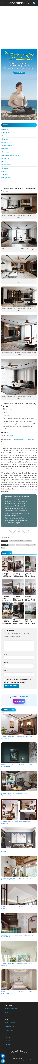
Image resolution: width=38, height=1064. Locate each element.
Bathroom (5, 136)
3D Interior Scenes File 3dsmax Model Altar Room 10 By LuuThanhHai (17, 737)
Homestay (5, 152)
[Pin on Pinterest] (23, 531)
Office (4, 161)
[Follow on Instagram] (16, 1051)
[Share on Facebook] (14, 531)
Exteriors (5, 149)
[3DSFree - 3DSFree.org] (19, 3)
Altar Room (5, 132)
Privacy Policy (9, 1030)
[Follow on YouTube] (25, 1051)
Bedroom (5, 139)
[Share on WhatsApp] (10, 531)
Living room (29, 545)
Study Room (6, 177)
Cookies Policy (9, 1026)
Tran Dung (10, 435)
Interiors (12, 545)
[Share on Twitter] (19, 531)
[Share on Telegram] (27, 531)
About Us (7, 1040)
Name (6, 654)
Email (6, 662)
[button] (2, 3)
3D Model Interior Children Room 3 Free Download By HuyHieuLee (16, 850)
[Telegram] (3, 1061)
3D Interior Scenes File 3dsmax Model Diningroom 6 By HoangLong (16, 907)
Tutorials (7, 1012)
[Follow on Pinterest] (21, 1051)
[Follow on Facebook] (12, 1051)
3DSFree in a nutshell (11, 1008)
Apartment (5, 129)
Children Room (7, 142)
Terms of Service (10, 1022)
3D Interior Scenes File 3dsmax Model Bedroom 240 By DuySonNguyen (16, 765)
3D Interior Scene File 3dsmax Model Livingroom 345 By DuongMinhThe (17, 935)
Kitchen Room (20, 545)
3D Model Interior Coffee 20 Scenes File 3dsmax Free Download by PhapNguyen (16, 879)
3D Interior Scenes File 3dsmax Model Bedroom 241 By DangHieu (16, 964)
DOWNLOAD (19, 701)
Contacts (7, 1044)
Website (6, 671)
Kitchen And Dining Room (10, 155)
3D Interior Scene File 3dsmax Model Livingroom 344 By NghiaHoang (17, 822)
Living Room (6, 158)
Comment (7, 639)
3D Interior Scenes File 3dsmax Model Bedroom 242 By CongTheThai (16, 992)
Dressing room (7, 145)
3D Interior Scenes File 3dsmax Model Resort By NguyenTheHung (15, 794)
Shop (4, 171)
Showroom (5, 174)
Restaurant (5, 168)
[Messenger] (3, 1056)
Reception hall (6, 165)
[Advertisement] (19, 26)
